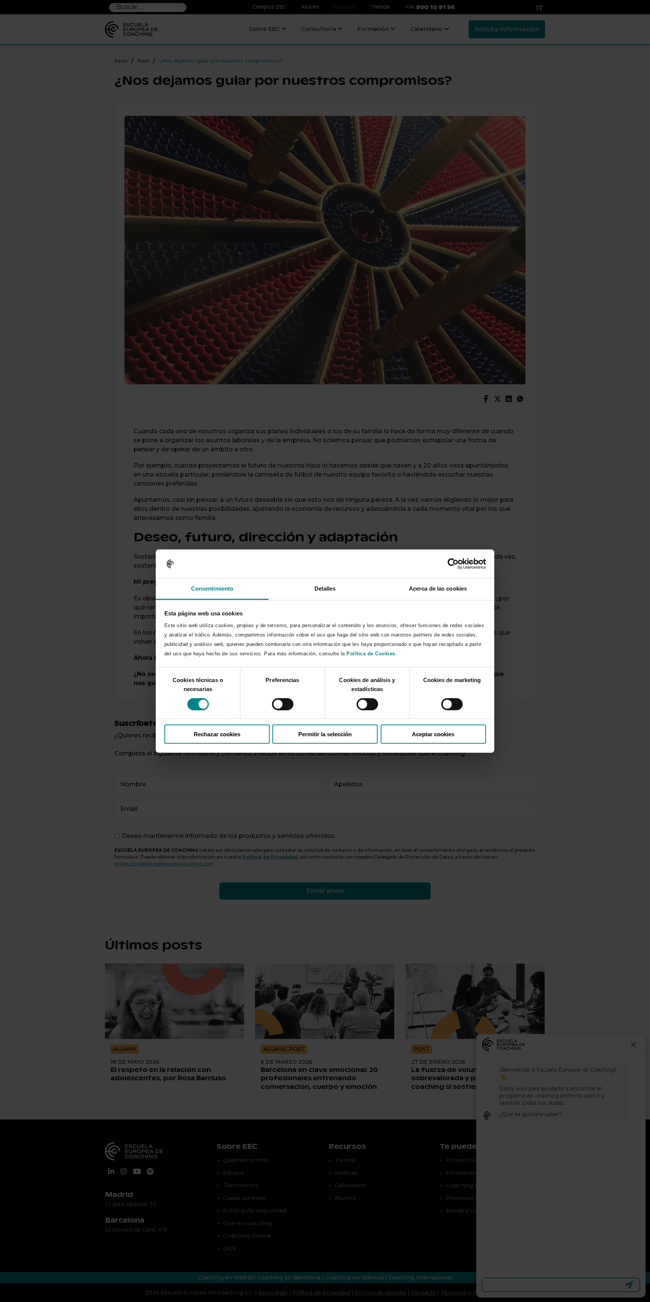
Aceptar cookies (433, 734)
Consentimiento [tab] (212, 588)
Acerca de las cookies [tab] (438, 588)
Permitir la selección (325, 734)
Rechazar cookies (217, 734)
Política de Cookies (370, 653)
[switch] (282, 704)
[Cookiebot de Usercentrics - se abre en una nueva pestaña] (453, 564)
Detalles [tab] (325, 588)
